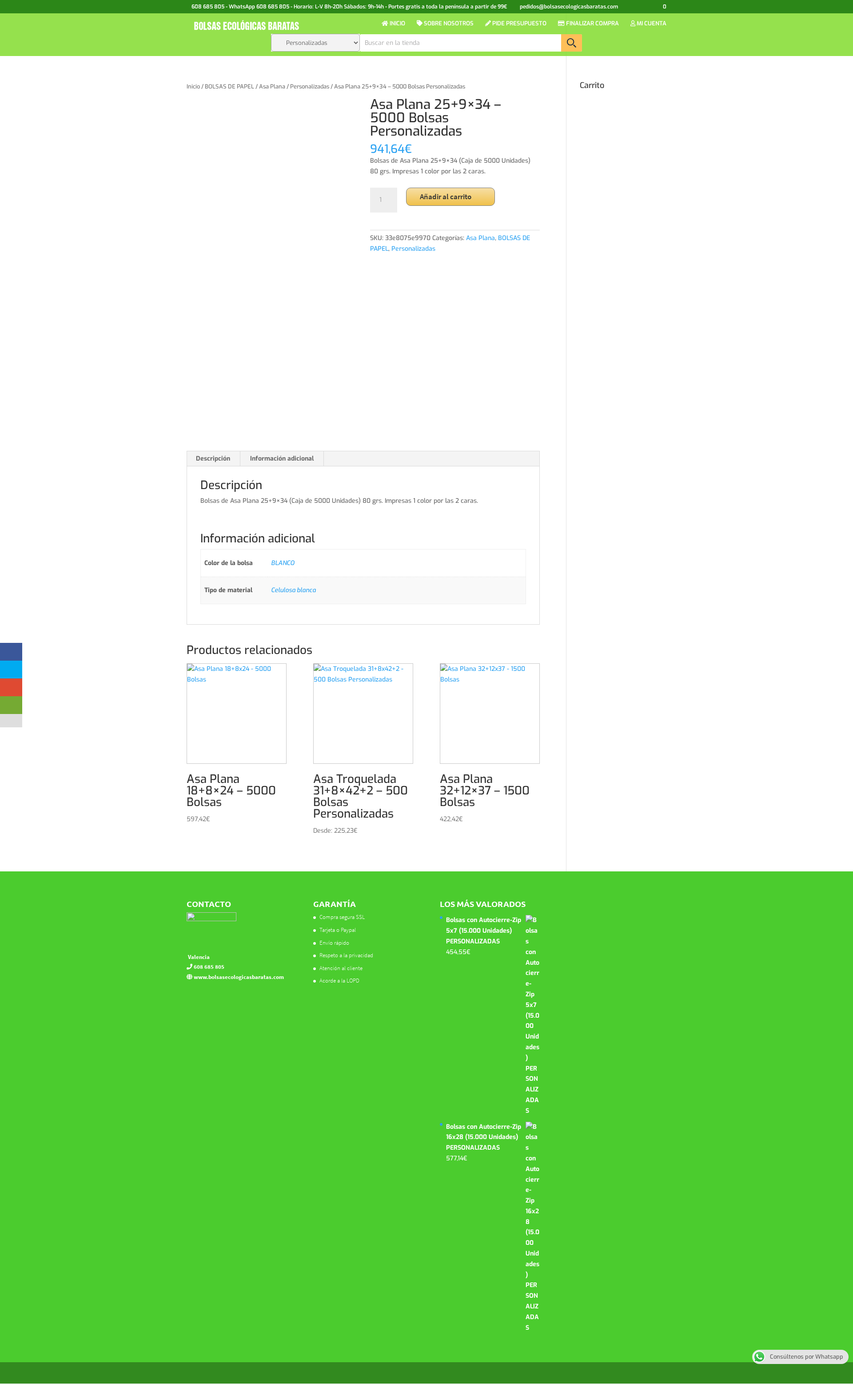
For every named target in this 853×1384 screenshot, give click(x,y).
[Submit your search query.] (571, 43)
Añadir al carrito (445, 196)
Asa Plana (272, 86)
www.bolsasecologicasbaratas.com (238, 977)
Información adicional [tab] (282, 458)
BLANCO (283, 563)
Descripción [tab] (213, 458)
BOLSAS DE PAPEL (229, 86)
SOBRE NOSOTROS (448, 23)
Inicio (193, 86)
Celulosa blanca (293, 590)
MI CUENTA (650, 23)
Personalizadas (309, 86)
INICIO (396, 23)
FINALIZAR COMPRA (592, 23)
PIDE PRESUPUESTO (518, 23)
